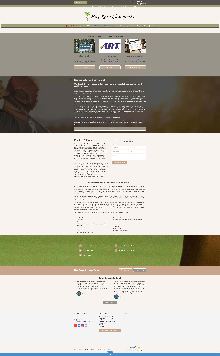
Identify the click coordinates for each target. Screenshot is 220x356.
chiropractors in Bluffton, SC (113, 112)
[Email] (86, 325)
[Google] (75, 325)
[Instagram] (82, 325)
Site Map (100, 349)
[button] (94, 6)
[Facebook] (79, 325)
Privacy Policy (106, 349)
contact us (94, 174)
